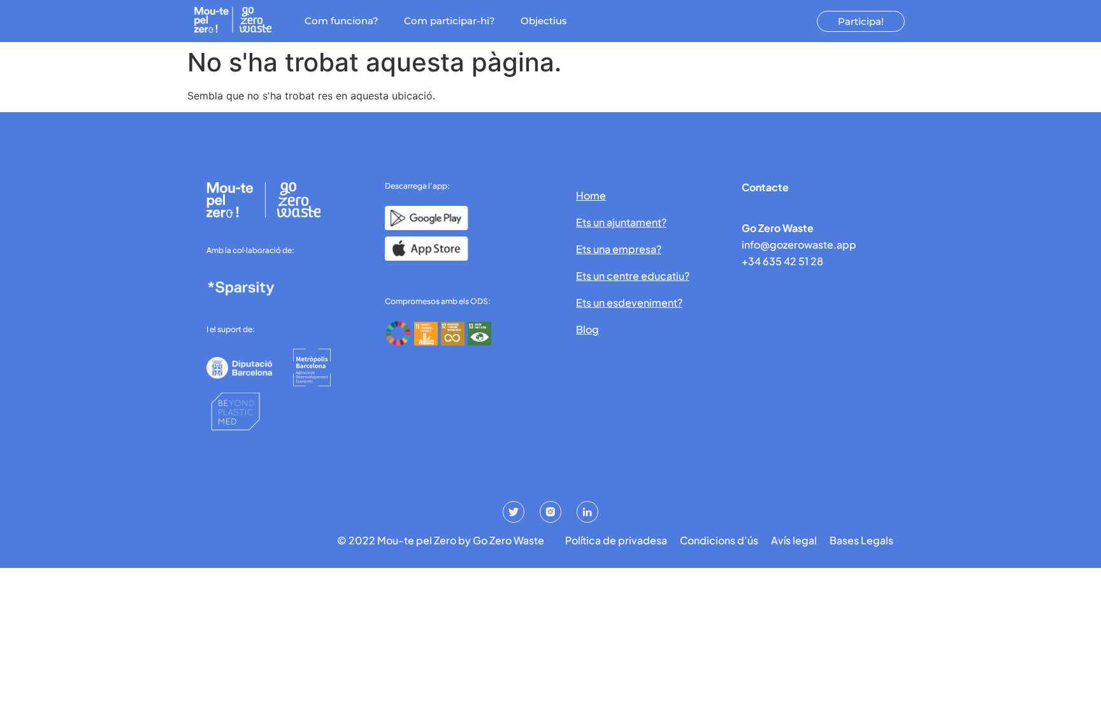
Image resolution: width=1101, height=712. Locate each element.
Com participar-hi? (449, 21)
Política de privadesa (616, 540)
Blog (587, 329)
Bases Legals (861, 540)
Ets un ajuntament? (621, 222)
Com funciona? (341, 21)
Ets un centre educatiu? (632, 275)
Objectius (544, 21)
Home (591, 195)
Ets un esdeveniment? (629, 302)
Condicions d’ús (719, 540)
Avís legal (794, 540)
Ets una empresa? (618, 249)
